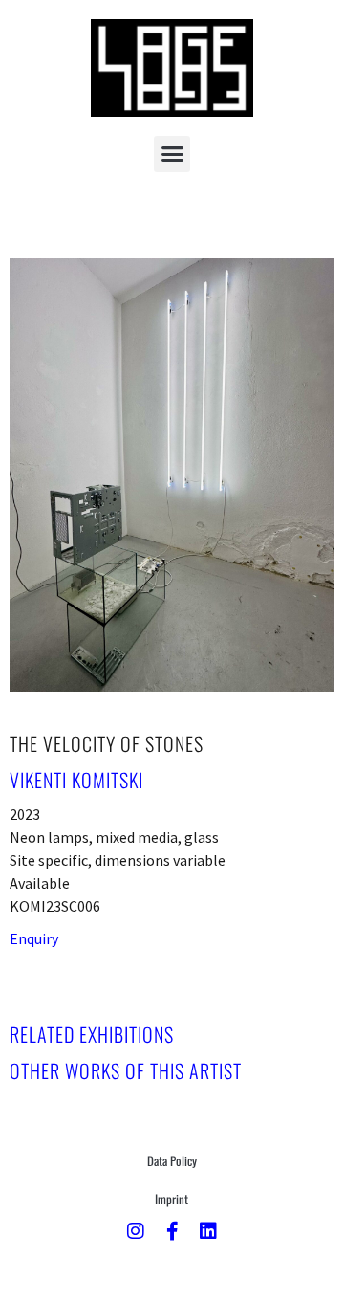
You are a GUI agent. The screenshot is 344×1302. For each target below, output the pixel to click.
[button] (172, 154)
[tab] (92, 1034)
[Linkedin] (208, 1231)
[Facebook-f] (172, 1231)
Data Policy (172, 1160)
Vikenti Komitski (76, 779)
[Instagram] (135, 1231)
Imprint (171, 1198)
